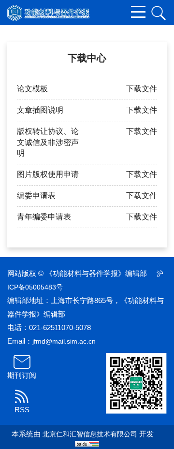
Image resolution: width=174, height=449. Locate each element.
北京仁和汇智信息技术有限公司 (90, 434)
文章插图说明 (40, 110)
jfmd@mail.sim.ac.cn (64, 341)
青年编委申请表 (44, 217)
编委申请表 (36, 195)
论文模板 (32, 89)
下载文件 (141, 89)
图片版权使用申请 (48, 174)
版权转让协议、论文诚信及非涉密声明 (48, 142)
